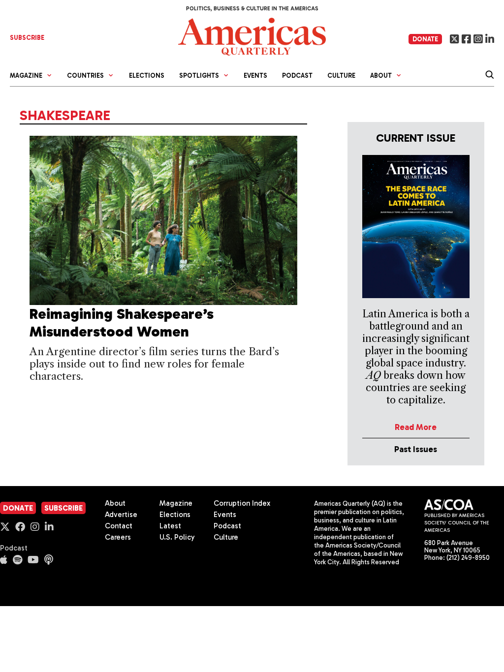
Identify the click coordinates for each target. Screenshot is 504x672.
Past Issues (415, 449)
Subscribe (63, 508)
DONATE (425, 39)
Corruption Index (242, 503)
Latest (170, 525)
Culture (341, 75)
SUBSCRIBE (27, 37)
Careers (118, 537)
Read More (416, 427)
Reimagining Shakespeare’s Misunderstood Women (122, 322)
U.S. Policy (177, 537)
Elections (146, 75)
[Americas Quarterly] (252, 36)
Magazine (175, 503)
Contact (118, 525)
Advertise (121, 514)
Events (255, 75)
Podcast (297, 75)
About (115, 503)
